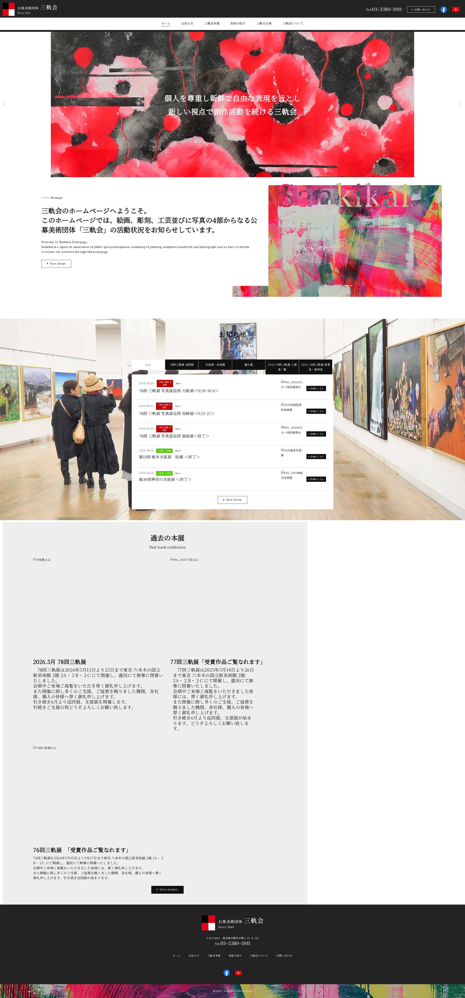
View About (58, 263)
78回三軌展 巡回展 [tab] (182, 364)
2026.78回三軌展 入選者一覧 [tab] (282, 367)
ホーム (165, 23)
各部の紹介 (237, 23)
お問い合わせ (422, 9)
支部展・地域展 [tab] (215, 364)
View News (234, 499)
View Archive (169, 889)
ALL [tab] (148, 364)
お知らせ (187, 23)
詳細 (317, 388)
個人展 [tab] (248, 364)
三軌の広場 (264, 23)
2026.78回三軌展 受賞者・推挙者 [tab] (315, 367)
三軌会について (293, 23)
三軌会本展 (211, 23)
